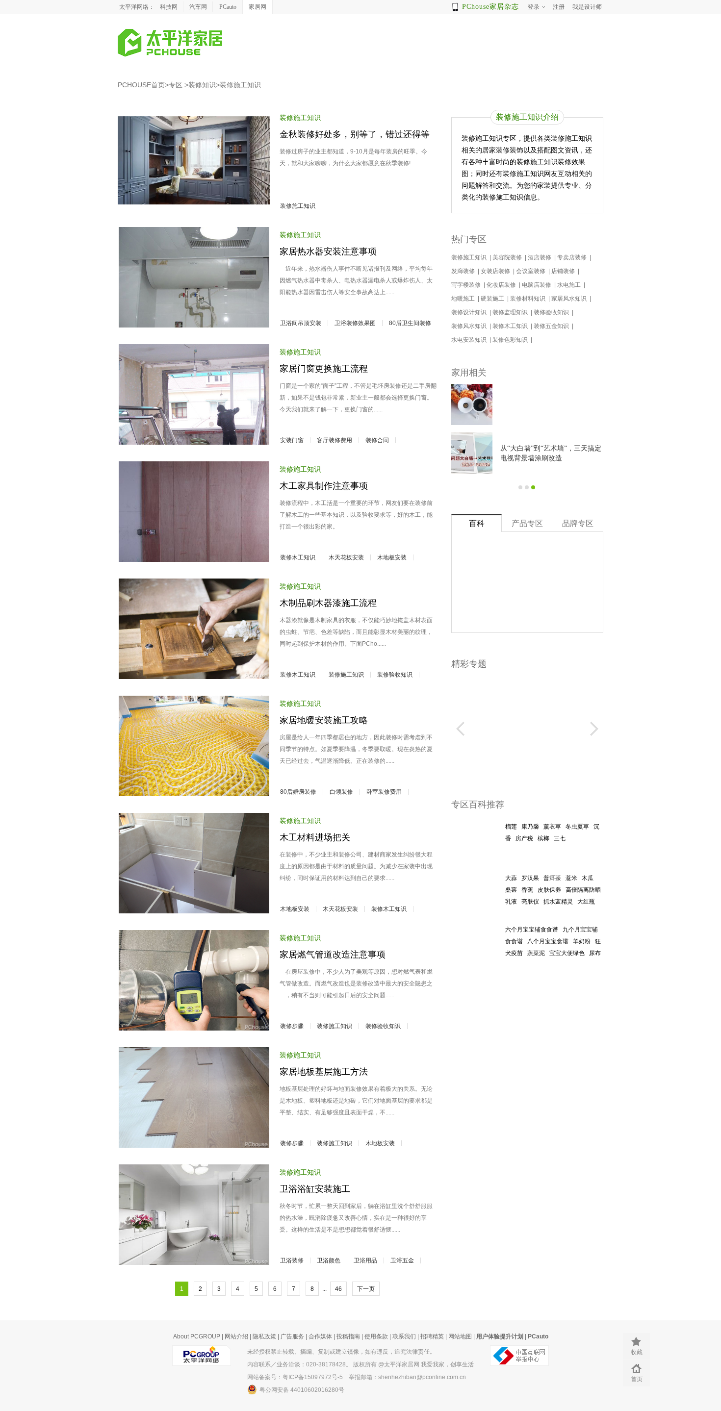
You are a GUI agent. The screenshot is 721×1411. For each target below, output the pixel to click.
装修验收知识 (394, 674)
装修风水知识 (469, 326)
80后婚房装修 (298, 791)
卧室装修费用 (384, 791)
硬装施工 (493, 298)
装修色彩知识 (510, 339)
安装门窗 (292, 440)
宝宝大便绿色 (567, 953)
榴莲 (511, 826)
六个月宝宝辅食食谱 (531, 929)
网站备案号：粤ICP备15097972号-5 (295, 1377)
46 (338, 1288)
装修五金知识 (552, 326)
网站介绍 (236, 1336)
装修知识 (202, 85)
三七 (560, 838)
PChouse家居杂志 (490, 6)
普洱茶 (552, 878)
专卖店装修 (572, 257)
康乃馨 (530, 826)
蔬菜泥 (536, 953)
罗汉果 (530, 878)
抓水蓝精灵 (558, 901)
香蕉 (527, 889)
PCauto (227, 6)
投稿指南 (348, 1336)
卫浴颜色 (328, 1260)
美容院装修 (507, 257)
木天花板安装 (346, 557)
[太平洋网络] (201, 1351)
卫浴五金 (402, 1260)
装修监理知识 (510, 312)
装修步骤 (292, 1026)
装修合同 (377, 440)
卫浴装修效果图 (355, 323)
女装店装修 (496, 271)
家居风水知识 (569, 298)
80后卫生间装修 (410, 323)
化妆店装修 (502, 284)
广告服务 (292, 1336)
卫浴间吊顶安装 (300, 323)
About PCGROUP (196, 1336)
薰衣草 (552, 826)
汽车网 (198, 6)
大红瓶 (586, 901)
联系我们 (404, 1336)
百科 (477, 523)
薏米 (571, 878)
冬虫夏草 (577, 826)
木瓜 (587, 878)
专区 (175, 85)
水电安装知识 (469, 339)
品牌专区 (577, 523)
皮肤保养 (549, 889)
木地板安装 (392, 557)
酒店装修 (540, 257)
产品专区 (527, 523)
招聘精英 (432, 1336)
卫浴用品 (365, 1260)
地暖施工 (463, 298)
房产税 (524, 838)
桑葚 (511, 889)
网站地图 (460, 1336)
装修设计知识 (469, 312)
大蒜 (511, 878)
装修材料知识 (528, 298)
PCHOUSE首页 (141, 85)
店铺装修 (563, 271)
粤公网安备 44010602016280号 (301, 1389)
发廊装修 (463, 271)
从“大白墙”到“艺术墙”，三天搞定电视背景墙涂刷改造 (550, 453)
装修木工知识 (297, 557)
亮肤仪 (530, 901)
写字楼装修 (466, 284)
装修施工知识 (240, 85)
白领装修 (341, 791)
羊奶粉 (582, 941)
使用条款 (376, 1336)
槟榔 (543, 838)
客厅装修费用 (334, 440)
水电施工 (569, 284)
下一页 (366, 1288)
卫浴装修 (292, 1260)
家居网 (257, 6)
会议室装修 (531, 271)
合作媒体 (320, 1336)
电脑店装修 (537, 284)
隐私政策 (264, 1336)
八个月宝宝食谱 (547, 941)
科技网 (169, 6)
